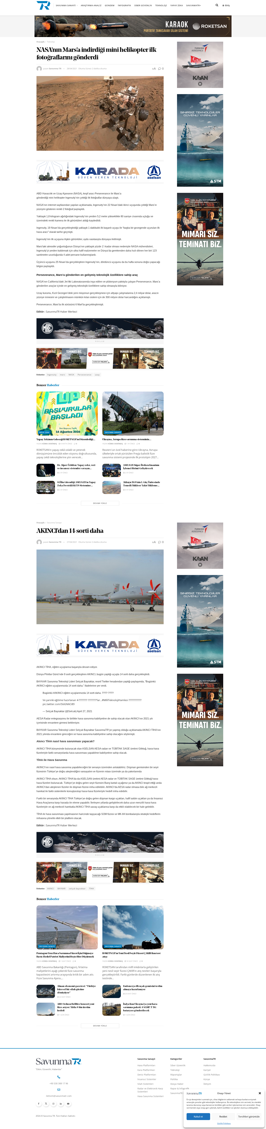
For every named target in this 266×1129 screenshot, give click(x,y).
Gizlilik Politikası (224, 1123)
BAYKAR (61, 888)
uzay (97, 374)
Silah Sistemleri (145, 1083)
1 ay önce (130, 443)
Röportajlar (176, 1074)
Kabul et (198, 1116)
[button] (259, 1093)
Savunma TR (55, 68)
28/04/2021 (72, 68)
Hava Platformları (146, 1065)
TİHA (91, 888)
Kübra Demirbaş (49, 443)
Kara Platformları (146, 1070)
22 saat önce (65, 997)
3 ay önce (129, 490)
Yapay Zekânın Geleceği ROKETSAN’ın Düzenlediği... (65, 439)
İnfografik (124, 5)
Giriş (227, 5)
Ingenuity (51, 374)
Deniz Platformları (146, 1074)
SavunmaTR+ (193, 5)
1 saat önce (65, 961)
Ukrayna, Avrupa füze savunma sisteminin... (126, 439)
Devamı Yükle (100, 503)
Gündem (110, 5)
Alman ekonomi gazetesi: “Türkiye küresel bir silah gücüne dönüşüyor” (76, 989)
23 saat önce (130, 993)
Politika (174, 1079)
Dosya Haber (176, 1083)
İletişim (207, 1083)
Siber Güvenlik (143, 5)
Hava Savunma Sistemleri (150, 1096)
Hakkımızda (209, 1065)
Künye (207, 1079)
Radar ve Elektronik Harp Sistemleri (150, 1090)
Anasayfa (40, 41)
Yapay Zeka (176, 5)
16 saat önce (132, 961)
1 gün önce (64, 1015)
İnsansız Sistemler (146, 1079)
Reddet (223, 1116)
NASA (71, 374)
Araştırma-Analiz (91, 5)
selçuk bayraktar (77, 888)
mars (62, 374)
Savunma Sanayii (66, 5)
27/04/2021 (72, 542)
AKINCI (50, 888)
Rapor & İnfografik (179, 1088)
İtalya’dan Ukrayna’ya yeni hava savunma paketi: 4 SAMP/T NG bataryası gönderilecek (140, 1007)
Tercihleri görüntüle (249, 1116)
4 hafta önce (66, 443)
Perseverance (84, 374)
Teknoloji (161, 5)
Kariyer (207, 1070)
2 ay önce (63, 472)
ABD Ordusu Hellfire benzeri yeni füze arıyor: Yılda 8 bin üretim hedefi (75, 1007)
